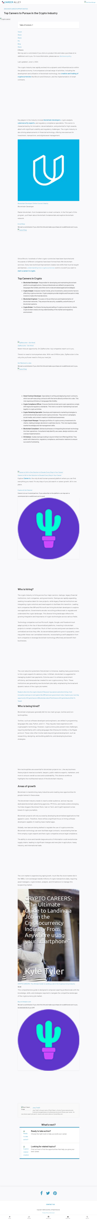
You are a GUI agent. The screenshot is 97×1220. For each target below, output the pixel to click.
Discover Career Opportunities (16, 9)
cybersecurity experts (26, 123)
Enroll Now (21, 224)
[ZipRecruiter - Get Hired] (26, 342)
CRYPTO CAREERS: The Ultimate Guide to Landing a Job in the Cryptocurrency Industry (46, 984)
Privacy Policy (45, 1212)
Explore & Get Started (25, 490)
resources (48, 1218)
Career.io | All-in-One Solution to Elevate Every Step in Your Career (39, 475)
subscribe (68, 1218)
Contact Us (50, 1204)
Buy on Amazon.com (24, 1002)
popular (29, 1218)
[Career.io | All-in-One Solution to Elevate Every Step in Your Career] (40, 472)
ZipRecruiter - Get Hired (26, 345)
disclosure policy (65, 56)
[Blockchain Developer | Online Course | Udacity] (48, 200)
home (9, 1218)
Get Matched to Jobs (24, 363)
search (87, 1218)
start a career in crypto (26, 271)
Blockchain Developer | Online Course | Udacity (33, 203)
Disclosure (52, 1212)
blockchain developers (52, 120)
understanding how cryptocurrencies (41, 268)
